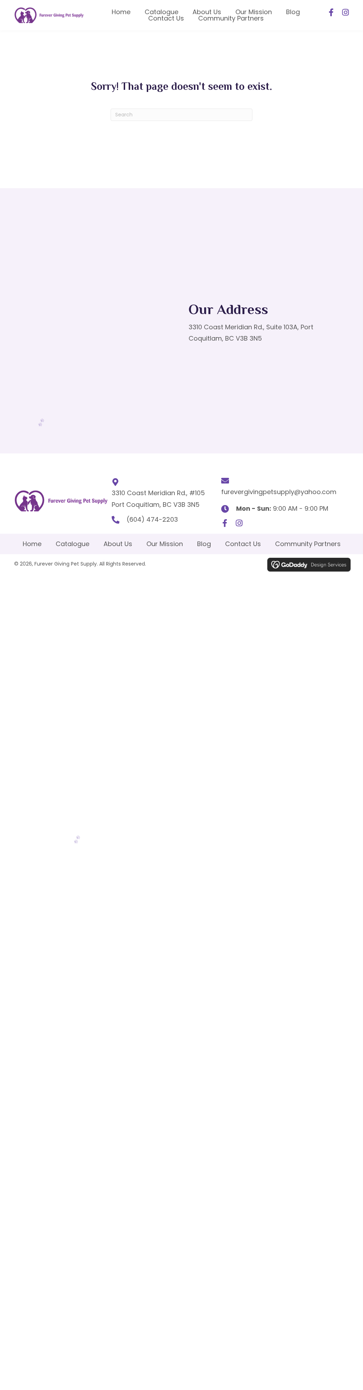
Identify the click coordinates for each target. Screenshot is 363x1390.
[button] (331, 12)
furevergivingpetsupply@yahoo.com (278, 491)
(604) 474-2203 (152, 519)
